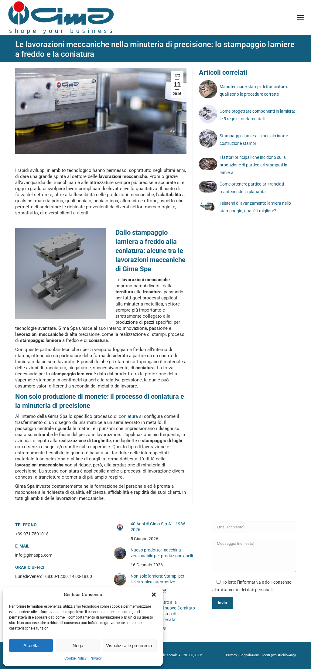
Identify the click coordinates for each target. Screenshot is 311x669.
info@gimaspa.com (33, 555)
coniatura (128, 416)
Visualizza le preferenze (129, 645)
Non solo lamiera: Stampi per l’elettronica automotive (157, 579)
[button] (154, 595)
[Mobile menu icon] (300, 17)
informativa (250, 582)
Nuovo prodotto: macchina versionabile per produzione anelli (162, 553)
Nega (78, 645)
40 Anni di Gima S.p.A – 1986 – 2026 (160, 526)
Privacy (96, 658)
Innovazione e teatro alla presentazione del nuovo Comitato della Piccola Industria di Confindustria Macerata (163, 611)
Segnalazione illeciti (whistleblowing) (268, 655)
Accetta (31, 645)
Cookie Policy (75, 658)
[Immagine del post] (120, 527)
